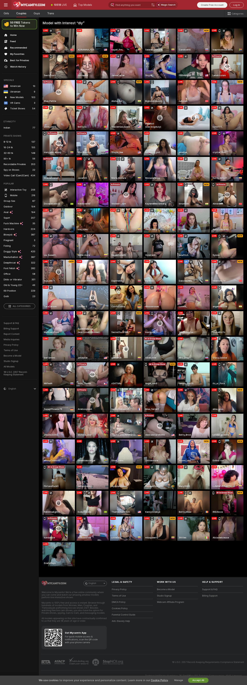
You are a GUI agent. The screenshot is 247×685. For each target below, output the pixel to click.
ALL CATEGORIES (22, 306)
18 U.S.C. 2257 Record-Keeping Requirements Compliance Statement (208, 662)
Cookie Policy (159, 680)
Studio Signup (11, 361)
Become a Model (12, 356)
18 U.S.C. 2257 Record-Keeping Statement (16, 373)
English (92, 583)
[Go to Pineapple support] (96, 662)
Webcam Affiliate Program (170, 602)
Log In (236, 5)
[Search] (153, 4)
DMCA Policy (118, 602)
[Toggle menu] (6, 5)
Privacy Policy (11, 345)
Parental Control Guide (123, 615)
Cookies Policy (120, 608)
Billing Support (11, 328)
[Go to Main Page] (30, 5)
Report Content (12, 334)
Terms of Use (11, 350)
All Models (9, 366)
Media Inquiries (12, 339)
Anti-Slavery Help (121, 621)
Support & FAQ (11, 323)
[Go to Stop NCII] (113, 662)
